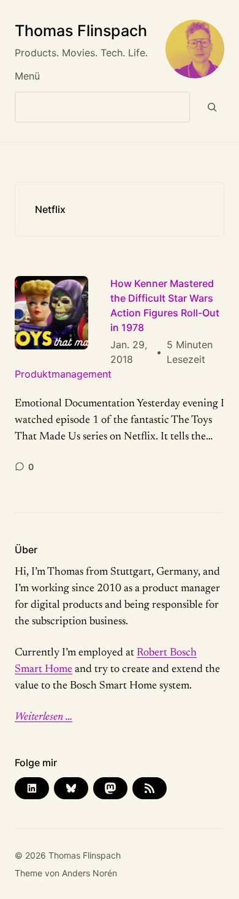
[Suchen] (212, 107)
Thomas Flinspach (81, 30)
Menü (27, 76)
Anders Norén (89, 873)
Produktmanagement (63, 374)
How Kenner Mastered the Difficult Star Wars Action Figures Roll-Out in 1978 (164, 305)
